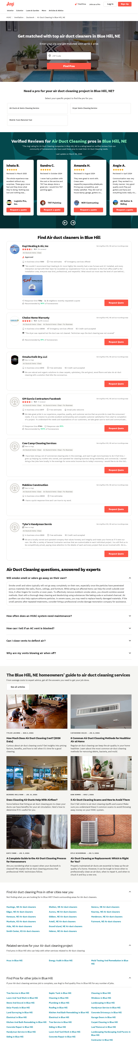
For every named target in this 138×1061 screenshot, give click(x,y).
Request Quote (116, 302)
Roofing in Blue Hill (58, 1007)
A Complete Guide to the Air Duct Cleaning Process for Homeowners (36, 860)
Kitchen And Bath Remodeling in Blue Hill (26, 1022)
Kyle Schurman (78, 853)
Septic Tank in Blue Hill (60, 993)
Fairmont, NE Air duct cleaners (106, 921)
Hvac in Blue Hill (14, 960)
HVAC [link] (8, 17)
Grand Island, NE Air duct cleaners (65, 926)
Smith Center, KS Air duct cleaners (23, 931)
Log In (110, 4)
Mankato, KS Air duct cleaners (21, 921)
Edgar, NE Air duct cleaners (19, 911)
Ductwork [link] (30, 17)
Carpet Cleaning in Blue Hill (104, 1022)
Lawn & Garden (32, 10)
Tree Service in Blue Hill (17, 993)
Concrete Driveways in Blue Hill (106, 1012)
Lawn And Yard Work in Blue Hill (22, 998)
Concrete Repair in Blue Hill (19, 1027)
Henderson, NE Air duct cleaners (107, 916)
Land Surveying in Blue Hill (19, 1012)
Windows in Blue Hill (101, 998)
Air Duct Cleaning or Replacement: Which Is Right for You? (100, 860)
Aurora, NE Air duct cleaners (63, 911)
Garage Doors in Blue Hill (103, 1017)
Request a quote (18, 209)
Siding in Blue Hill (14, 1036)
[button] (32, 285)
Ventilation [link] (18, 17)
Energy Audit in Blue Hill (61, 960)
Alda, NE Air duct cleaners (19, 926)
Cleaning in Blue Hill (58, 998)
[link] (9, 202)
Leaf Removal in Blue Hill (103, 1027)
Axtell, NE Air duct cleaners (62, 921)
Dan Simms (76, 795)
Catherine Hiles (79, 733)
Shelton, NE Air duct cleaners (63, 907)
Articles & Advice (56, 10)
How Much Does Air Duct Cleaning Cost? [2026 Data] (33, 739)
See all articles (18, 686)
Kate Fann (11, 853)
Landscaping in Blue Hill (103, 1002)
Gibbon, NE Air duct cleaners (63, 916)
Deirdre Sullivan (14, 795)
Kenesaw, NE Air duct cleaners (21, 916)
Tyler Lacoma (13, 733)
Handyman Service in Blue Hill (21, 1031)
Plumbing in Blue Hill (59, 1002)
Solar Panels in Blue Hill (18, 1007)
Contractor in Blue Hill (102, 1040)
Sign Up (125, 4)
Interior (10, 10)
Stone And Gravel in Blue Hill (20, 1002)
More (44, 10)
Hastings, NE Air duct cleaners (21, 907)
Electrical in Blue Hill (16, 1017)
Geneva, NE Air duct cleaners (105, 907)
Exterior (19, 10)
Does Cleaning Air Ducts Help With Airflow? (31, 799)
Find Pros (69, 66)
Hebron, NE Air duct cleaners (63, 931)
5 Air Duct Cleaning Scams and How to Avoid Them (100, 799)
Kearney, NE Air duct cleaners (105, 911)
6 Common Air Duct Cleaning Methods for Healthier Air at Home (101, 739)
